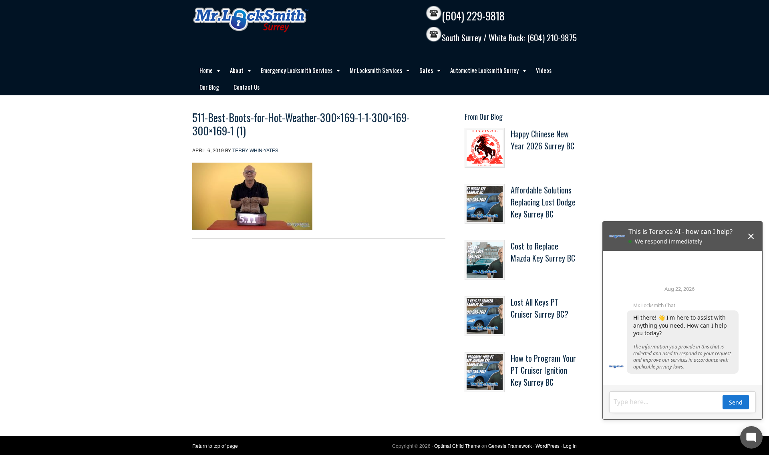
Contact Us (247, 87)
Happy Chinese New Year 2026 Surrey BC (542, 140)
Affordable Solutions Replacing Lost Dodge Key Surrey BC (543, 202)
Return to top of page (215, 445)
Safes (422, 72)
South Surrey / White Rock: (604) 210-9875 (509, 38)
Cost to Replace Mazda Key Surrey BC (543, 252)
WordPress (547, 445)
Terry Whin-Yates (255, 150)
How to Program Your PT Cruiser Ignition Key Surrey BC (543, 370)
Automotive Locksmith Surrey (481, 72)
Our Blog (209, 87)
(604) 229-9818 (473, 16)
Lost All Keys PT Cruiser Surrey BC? (539, 308)
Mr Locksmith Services (372, 72)
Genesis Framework (510, 445)
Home (202, 72)
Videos (544, 70)
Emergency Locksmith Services (293, 72)
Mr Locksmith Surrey (268, 20)
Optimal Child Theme (457, 445)
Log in (570, 445)
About (233, 72)
